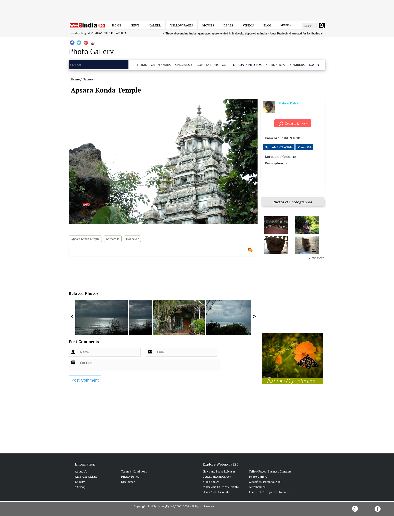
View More (316, 258)
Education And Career (217, 476)
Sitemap (80, 487)
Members (297, 64)
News (135, 25)
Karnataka (112, 239)
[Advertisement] (197, 10)
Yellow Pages (181, 25)
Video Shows (211, 482)
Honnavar (132, 239)
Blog (267, 25)
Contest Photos (211, 64)
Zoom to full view (296, 123)
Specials (182, 64)
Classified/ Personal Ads (265, 482)
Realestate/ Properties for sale (269, 492)
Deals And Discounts (216, 492)
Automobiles (257, 487)
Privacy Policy (130, 476)
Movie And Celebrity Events (221, 487)
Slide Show (275, 64)
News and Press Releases (219, 471)
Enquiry (80, 482)
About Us (81, 471)
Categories (161, 64)
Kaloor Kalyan (289, 103)
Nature (87, 79)
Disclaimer (128, 482)
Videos (248, 25)
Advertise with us (114, 33)
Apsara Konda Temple (85, 239)
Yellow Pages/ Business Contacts (270, 471)
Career (155, 25)
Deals (228, 25)
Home (116, 25)
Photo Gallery (258, 476)
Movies (208, 25)
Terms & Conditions (134, 471)
